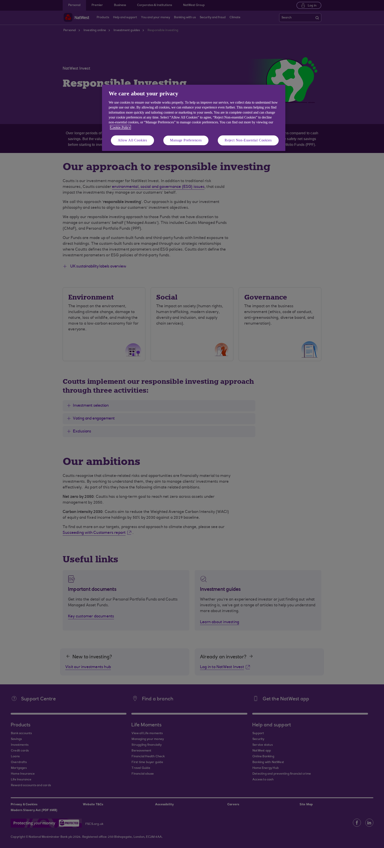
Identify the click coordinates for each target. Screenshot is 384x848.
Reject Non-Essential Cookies (248, 140)
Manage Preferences (186, 140)
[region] (193, 118)
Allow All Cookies (132, 140)
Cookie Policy (120, 127)
